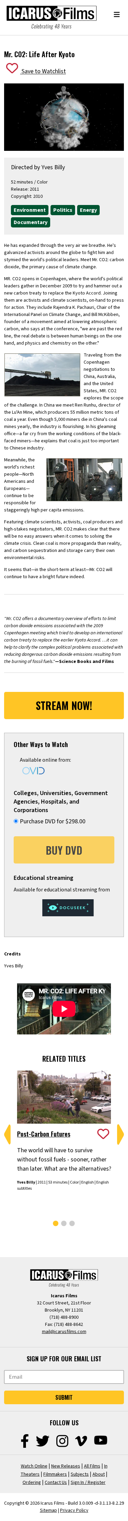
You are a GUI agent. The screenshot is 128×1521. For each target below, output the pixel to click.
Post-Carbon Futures (43, 1133)
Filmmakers (55, 1474)
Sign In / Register (88, 1482)
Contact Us (56, 1482)
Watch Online (34, 1466)
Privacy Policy (74, 1510)
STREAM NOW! (64, 705)
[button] (7, 1134)
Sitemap (48, 1510)
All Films (92, 1466)
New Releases (65, 1466)
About (99, 1474)
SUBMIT (64, 1397)
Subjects (80, 1474)
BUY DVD (64, 850)
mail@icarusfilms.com (64, 1331)
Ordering (32, 1482)
